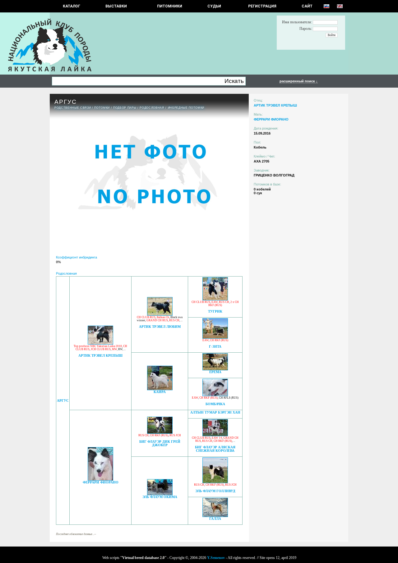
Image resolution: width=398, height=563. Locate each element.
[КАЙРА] (160, 388)
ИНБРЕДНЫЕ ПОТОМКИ (186, 107)
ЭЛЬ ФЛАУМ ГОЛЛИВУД (215, 491)
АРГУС (63, 400)
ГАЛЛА (215, 518)
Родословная (152, 107)
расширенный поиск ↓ (299, 81)
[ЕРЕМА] (215, 368)
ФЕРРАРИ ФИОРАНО (100, 482)
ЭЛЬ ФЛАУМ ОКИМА (159, 497)
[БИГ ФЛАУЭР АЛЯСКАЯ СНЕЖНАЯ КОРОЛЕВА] (215, 434)
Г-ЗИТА (215, 346)
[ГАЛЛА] (215, 515)
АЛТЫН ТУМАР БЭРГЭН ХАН (215, 412)
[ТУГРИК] (215, 298)
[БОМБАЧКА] (215, 394)
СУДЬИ (214, 6)
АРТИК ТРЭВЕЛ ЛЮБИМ (160, 326)
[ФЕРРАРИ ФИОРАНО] (100, 479)
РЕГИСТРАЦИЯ (262, 6)
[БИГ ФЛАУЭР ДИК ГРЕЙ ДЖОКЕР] (160, 432)
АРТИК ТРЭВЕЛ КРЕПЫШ (100, 355)
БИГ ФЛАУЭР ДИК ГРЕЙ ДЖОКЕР (159, 443)
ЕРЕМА (215, 372)
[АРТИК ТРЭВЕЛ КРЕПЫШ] (100, 343)
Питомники (169, 6)
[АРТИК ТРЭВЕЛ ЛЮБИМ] (160, 314)
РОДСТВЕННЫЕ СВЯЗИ (72, 107)
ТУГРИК (215, 311)
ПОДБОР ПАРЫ (124, 107)
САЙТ (307, 6)
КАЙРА (160, 392)
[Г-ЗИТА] (215, 337)
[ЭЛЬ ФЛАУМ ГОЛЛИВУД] (215, 481)
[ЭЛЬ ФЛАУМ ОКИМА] (160, 493)
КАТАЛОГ (71, 6)
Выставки (116, 6)
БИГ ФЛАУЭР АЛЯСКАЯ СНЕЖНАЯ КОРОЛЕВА (215, 449)
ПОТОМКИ (102, 107)
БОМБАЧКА (215, 404)
